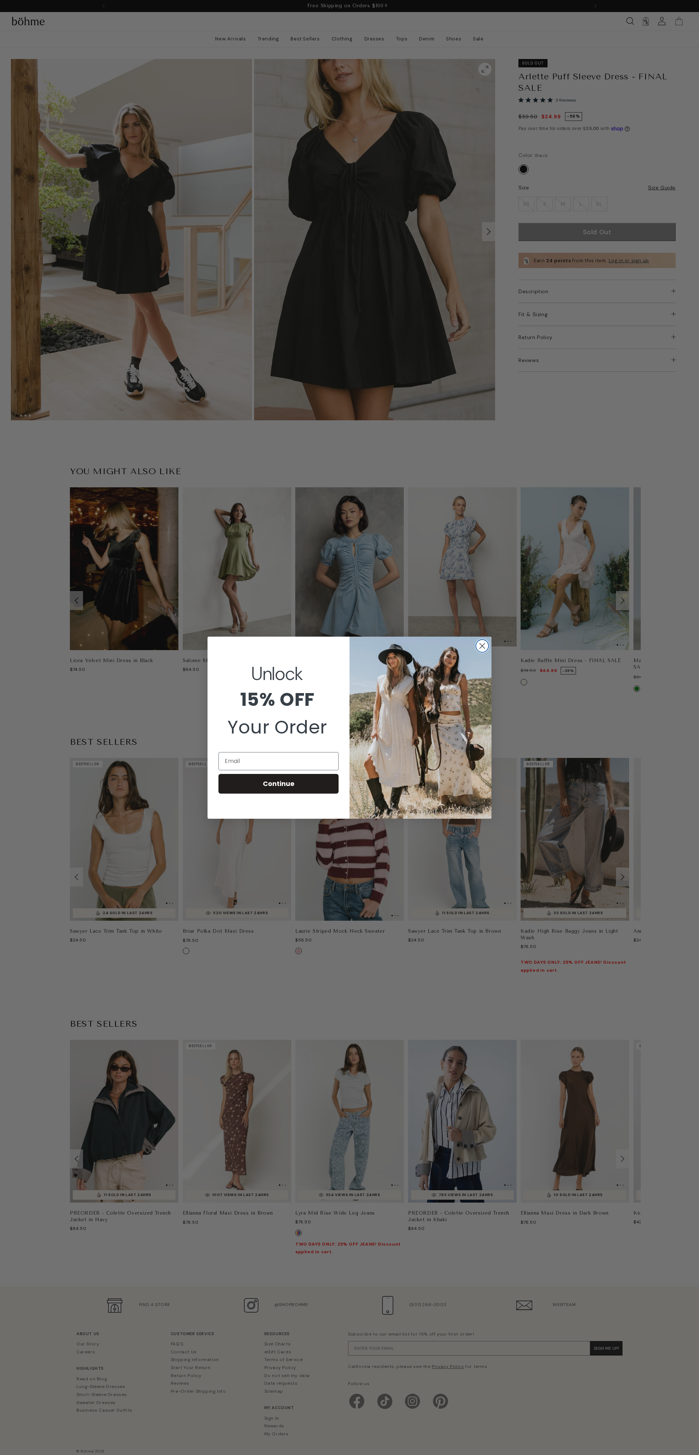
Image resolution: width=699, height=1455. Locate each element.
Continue (279, 783)
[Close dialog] (482, 646)
